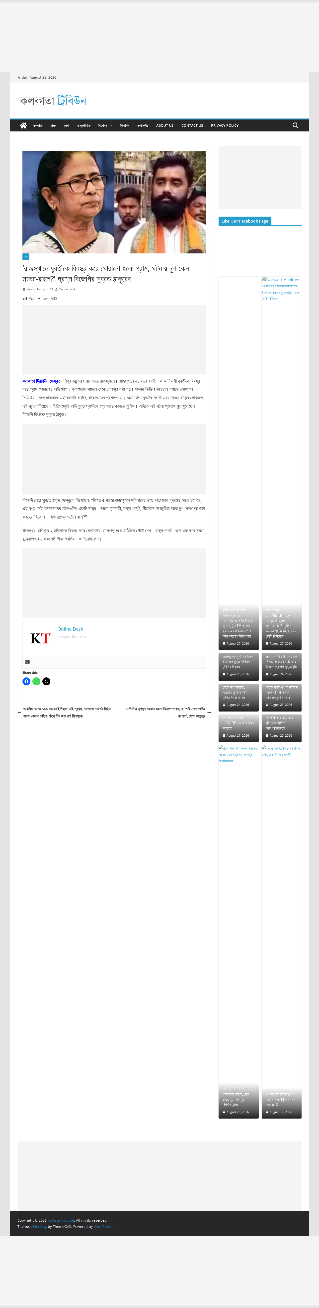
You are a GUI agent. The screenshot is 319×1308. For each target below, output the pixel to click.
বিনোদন (102, 125)
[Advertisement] (149, 37)
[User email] (27, 662)
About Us (164, 125)
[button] (109, 125)
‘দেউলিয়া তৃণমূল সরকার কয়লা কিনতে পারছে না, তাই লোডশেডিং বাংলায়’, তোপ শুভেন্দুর (165, 712)
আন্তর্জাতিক (83, 125)
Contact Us (192, 125)
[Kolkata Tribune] (23, 125)
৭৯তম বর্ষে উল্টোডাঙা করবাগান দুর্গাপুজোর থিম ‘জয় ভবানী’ (280, 1099)
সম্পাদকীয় (142, 125)
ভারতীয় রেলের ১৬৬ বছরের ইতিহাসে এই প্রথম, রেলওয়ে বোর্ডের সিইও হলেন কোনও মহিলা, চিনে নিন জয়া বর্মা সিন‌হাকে (67, 712)
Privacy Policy (225, 125)
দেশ (66, 125)
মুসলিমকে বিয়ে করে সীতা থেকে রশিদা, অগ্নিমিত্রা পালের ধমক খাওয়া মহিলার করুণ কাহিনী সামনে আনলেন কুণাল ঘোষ (282, 687)
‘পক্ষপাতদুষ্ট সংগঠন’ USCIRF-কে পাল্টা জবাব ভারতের (238, 723)
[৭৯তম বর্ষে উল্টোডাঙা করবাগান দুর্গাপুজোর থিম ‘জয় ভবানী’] (282, 932)
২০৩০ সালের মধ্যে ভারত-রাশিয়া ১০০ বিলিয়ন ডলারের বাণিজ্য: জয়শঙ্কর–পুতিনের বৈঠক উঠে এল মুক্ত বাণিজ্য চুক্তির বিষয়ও (238, 653)
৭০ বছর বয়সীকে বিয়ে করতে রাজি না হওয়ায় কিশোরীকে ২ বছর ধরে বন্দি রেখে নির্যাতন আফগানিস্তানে (279, 718)
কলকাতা (38, 125)
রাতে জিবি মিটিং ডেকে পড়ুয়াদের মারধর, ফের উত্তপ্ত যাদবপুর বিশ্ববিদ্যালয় (236, 1096)
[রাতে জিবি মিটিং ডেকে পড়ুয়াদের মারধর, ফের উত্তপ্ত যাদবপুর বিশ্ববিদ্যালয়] (239, 932)
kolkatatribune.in (72, 636)
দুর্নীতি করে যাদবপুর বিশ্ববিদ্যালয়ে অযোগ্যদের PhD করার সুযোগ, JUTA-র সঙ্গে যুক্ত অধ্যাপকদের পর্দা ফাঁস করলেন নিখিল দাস (238, 623)
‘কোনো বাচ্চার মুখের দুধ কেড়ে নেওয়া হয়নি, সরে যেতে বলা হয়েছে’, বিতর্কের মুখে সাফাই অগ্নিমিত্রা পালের (237, 687)
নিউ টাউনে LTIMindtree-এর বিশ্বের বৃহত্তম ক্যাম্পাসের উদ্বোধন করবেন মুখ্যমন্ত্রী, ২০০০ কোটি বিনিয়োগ (281, 623)
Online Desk (67, 289)
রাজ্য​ (53, 125)
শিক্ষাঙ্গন (124, 125)
